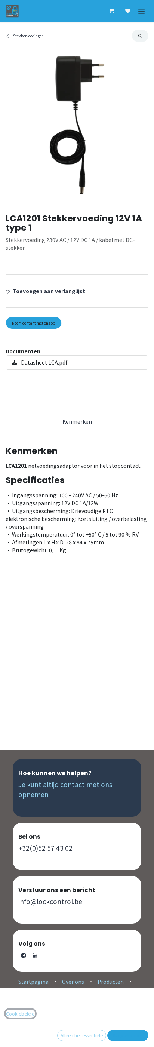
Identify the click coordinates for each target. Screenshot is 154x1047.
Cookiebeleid (20, 1013)
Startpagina (33, 981)
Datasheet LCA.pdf (43, 362)
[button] (140, 36)
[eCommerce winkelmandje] (111, 11)
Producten (111, 981)
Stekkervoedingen (28, 36)
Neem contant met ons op (33, 323)
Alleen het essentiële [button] (82, 1035)
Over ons (73, 981)
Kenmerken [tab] (77, 421)
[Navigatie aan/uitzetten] (141, 11)
